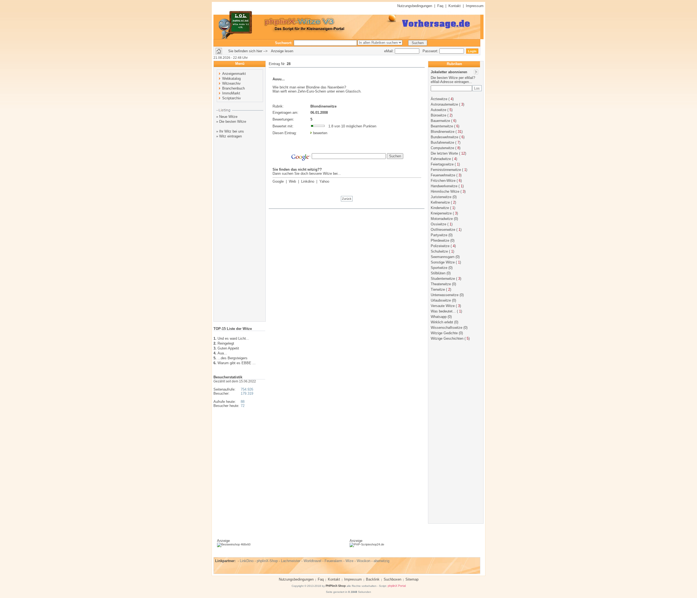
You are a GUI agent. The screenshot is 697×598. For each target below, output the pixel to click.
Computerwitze (442, 148)
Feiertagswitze (442, 164)
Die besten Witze (232, 121)
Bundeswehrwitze (444, 137)
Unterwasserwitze (444, 295)
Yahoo (324, 181)
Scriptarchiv (231, 98)
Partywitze (439, 235)
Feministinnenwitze (446, 170)
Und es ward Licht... (233, 338)
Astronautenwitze (444, 104)
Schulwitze (439, 251)
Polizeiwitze (440, 246)
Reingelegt (226, 343)
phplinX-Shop (267, 561)
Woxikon (363, 561)
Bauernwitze (440, 121)
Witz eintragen (230, 136)
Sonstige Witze (443, 262)
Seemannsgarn (442, 257)
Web (292, 181)
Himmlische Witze (445, 191)
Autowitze (438, 110)
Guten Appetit (228, 348)
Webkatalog (231, 78)
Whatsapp (439, 317)
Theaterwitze (441, 284)
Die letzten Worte (444, 153)
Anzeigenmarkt (234, 74)
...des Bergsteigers (232, 358)
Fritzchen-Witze (443, 181)
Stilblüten (438, 273)
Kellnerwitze (440, 202)
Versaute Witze (443, 306)
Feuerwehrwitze (443, 175)
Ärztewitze (439, 99)
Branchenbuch (233, 88)
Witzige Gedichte (444, 333)
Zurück (346, 198)
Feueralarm (333, 561)
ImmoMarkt (231, 93)
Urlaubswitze (441, 300)
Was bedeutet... (443, 311)
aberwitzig (381, 561)
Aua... (222, 353)
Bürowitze (438, 115)
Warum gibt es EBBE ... (237, 363)
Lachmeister (290, 561)
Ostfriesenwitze (443, 230)
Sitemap (411, 579)
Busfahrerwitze (442, 142)
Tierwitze (438, 289)
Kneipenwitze (441, 213)
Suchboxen (392, 579)
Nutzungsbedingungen (414, 6)
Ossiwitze (438, 224)
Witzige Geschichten (447, 338)
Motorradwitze (442, 219)
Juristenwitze (441, 197)
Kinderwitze (440, 208)
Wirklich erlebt (442, 322)
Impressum (475, 6)
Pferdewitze (440, 240)
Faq (440, 6)
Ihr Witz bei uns (231, 131)
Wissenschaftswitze (446, 328)
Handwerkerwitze (444, 186)
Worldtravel (312, 561)
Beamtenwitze (442, 126)
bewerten (320, 133)
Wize (349, 561)
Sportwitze (439, 268)
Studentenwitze (443, 279)
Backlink (373, 579)
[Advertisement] (240, 235)
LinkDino (246, 561)
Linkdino (307, 181)
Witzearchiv (231, 83)
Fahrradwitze (441, 159)
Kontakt (454, 6)
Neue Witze (228, 117)
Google (278, 181)
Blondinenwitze (442, 132)
